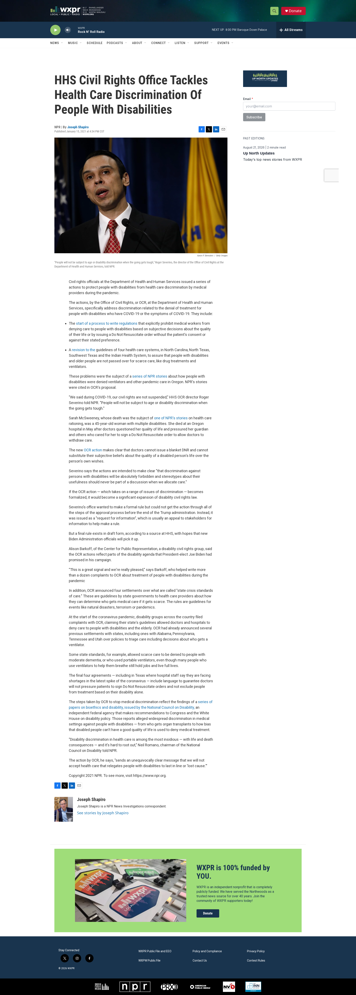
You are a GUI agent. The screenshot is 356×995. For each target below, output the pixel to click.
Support (201, 43)
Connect (158, 43)
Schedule (95, 43)
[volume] (67, 30)
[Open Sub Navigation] (62, 43)
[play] (55, 30)
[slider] (74, 30)
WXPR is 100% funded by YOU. (233, 872)
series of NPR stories (149, 376)
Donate (295, 11)
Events (224, 43)
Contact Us (200, 960)
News (54, 43)
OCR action (93, 450)
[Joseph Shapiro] (63, 809)
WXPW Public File (149, 960)
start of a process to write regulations (106, 323)
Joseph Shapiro (78, 127)
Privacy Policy (256, 951)
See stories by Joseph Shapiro (103, 812)
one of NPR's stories (171, 418)
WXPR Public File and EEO (154, 951)
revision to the (84, 350)
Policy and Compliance (207, 951)
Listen (180, 43)
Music (73, 43)
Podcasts (115, 43)
